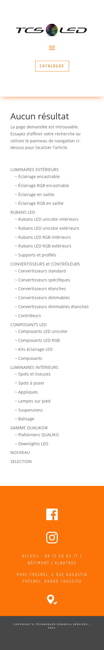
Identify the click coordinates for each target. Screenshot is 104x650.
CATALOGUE (52, 66)
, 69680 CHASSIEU (61, 581)
